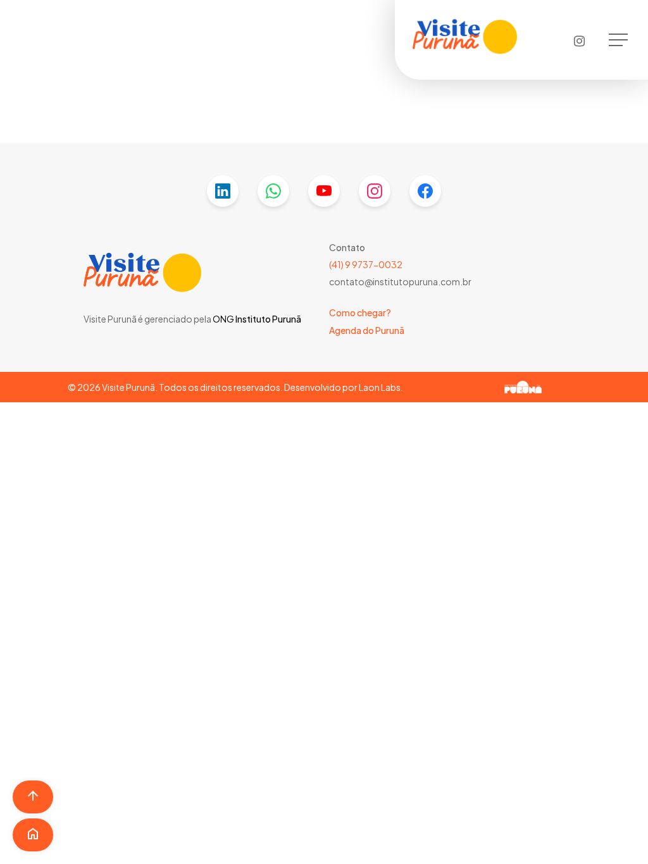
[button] (619, 40)
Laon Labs (380, 387)
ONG (223, 318)
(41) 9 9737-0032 (365, 264)
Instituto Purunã (267, 318)
